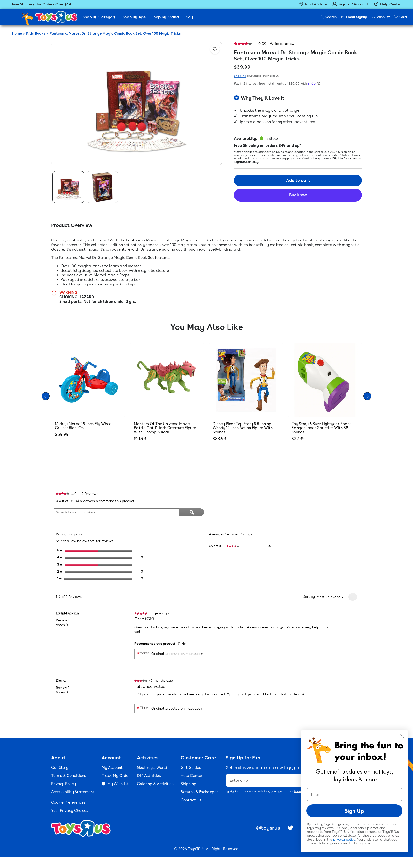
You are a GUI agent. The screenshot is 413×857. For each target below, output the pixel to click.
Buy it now (298, 195)
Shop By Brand (165, 17)
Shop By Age (134, 17)
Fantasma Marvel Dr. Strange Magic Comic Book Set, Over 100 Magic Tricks (115, 33)
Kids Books (35, 33)
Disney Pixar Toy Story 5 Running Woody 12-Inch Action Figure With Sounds (243, 427)
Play (189, 17)
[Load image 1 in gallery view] (68, 187)
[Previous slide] (46, 396)
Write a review (282, 44)
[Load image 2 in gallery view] (102, 187)
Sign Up (354, 811)
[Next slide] (367, 396)
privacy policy (344, 839)
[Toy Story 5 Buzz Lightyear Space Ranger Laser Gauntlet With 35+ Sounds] (325, 380)
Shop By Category (99, 17)
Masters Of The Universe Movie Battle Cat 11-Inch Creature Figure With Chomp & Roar (165, 427)
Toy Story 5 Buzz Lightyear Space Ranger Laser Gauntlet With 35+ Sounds (322, 427)
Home (17, 33)
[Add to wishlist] (215, 49)
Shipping (240, 75)
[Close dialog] (402, 736)
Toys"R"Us (196, 849)
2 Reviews (91, 494)
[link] (62, 494)
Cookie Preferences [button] (68, 802)
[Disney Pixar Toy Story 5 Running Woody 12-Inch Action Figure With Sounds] (246, 380)
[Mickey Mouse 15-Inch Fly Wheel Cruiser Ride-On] (88, 380)
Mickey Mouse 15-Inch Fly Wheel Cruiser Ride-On (84, 425)
